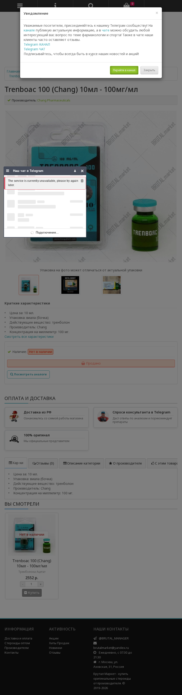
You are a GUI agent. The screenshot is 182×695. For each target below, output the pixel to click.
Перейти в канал (124, 70)
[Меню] (8, 170)
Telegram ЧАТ (34, 49)
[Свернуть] (82, 170)
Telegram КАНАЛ (37, 44)
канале (29, 30)
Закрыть (149, 70)
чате (105, 30)
